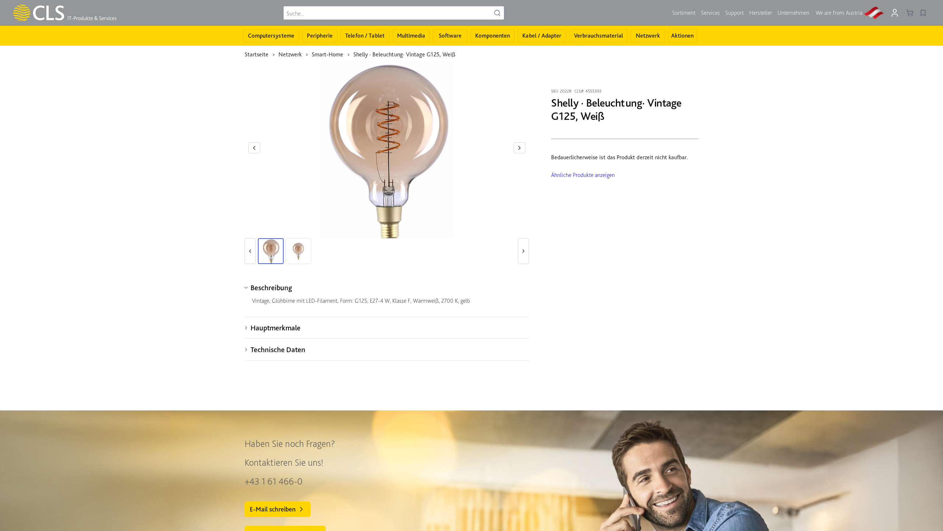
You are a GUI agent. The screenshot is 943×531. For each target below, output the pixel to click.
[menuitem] (683, 12)
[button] (254, 147)
